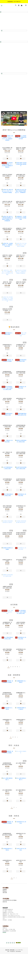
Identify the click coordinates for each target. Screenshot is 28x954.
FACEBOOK (12, 951)
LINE (8, 951)
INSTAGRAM (18, 951)
